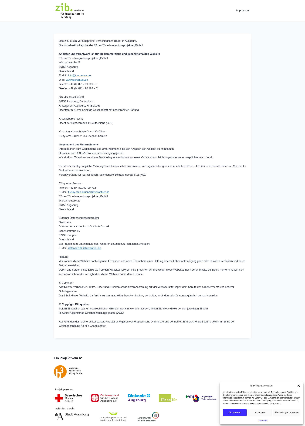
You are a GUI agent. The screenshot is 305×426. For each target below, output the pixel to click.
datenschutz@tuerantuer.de (84, 248)
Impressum (263, 420)
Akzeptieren (235, 412)
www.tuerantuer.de (77, 79)
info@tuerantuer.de (79, 75)
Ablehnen (260, 412)
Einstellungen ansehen (286, 412)
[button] (298, 385)
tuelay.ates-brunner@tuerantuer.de (88, 192)
